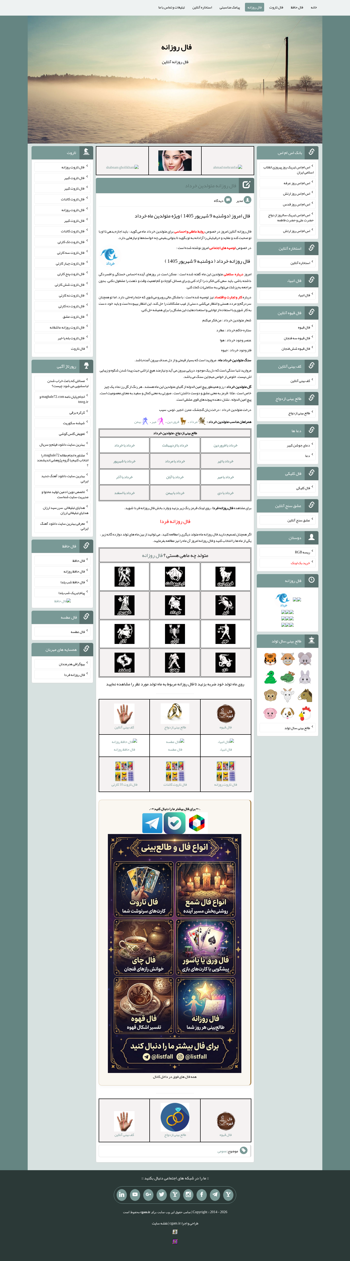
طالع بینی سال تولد (297, 727)
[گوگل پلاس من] (148, 1195)
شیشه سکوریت (74, 422)
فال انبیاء (226, 749)
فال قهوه (304, 327)
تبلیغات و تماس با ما (171, 7)
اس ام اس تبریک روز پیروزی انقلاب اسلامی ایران (288, 169)
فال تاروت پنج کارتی (71, 273)
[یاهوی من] (228, 1195)
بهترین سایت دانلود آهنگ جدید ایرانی (64, 478)
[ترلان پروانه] (175, 161)
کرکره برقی (77, 412)
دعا (307, 455)
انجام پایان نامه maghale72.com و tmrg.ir (63, 399)
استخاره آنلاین (202, 7)
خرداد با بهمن (175, 492)
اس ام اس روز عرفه (297, 182)
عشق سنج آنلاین (298, 519)
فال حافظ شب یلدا (72, 582)
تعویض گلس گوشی (72, 433)
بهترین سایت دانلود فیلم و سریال (62, 444)
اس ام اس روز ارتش (296, 193)
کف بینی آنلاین (300, 380)
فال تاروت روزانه (73, 167)
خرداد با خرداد (124, 445)
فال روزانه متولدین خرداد (210, 185)
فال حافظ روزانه (124, 749)
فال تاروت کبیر (74, 177)
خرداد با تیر (225, 461)
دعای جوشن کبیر (298, 444)
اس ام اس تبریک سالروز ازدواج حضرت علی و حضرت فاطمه (291, 217)
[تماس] (175, 1195)
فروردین (173, 421)
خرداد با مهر (225, 476)
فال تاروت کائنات (73, 199)
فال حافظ (297, 7)
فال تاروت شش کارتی (70, 284)
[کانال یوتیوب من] (135, 1195)
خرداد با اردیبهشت (175, 445)
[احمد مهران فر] (227, 168)
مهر (154, 421)
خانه (314, 7)
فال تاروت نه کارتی (72, 295)
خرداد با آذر (124, 476)
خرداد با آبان (175, 476)
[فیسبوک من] (202, 1195)
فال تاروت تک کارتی (71, 241)
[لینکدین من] (122, 1195)
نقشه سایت (160, 1223)
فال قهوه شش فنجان (296, 348)
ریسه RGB (302, 552)
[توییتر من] (162, 1195)
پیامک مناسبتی (230, 7)
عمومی (222, 1151)
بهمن (137, 421)
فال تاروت (276, 7)
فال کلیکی (303, 487)
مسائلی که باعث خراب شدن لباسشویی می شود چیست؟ (67, 383)
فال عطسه (175, 749)
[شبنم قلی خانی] (122, 168)
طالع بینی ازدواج (299, 412)
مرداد (193, 421)
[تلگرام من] (215, 1195)
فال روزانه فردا (74, 674)
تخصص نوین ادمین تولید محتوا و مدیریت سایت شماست (65, 494)
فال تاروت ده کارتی (71, 305)
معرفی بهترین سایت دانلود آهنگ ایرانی (64, 526)
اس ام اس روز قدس (296, 204)
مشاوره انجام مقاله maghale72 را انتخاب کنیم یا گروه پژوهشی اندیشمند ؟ (62, 460)
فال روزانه (255, 7)
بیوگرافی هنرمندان (72, 663)
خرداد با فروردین (226, 445)
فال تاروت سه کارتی (71, 252)
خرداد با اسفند (124, 492)
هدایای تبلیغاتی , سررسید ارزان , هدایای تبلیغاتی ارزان (65, 510)
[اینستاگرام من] (188, 1195)
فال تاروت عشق (74, 316)
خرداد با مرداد (175, 461)
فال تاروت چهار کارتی (70, 263)
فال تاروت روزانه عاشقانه (67, 327)
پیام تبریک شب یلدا (71, 592)
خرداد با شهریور (124, 461)
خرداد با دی (226, 492)
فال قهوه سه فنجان (297, 337)
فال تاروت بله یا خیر (71, 337)
